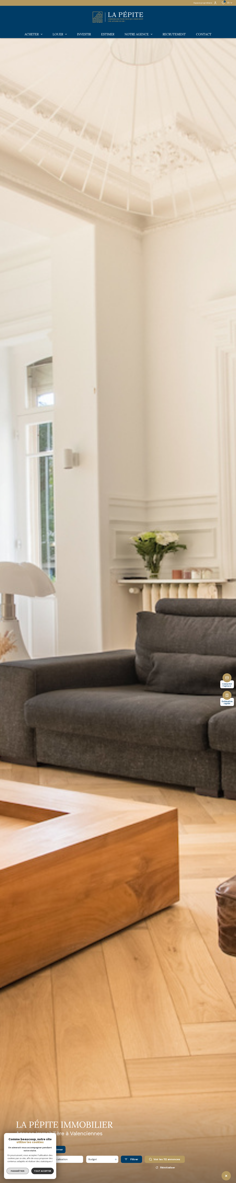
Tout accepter (42, 1170)
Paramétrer (18, 1170)
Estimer (58, 1149)
